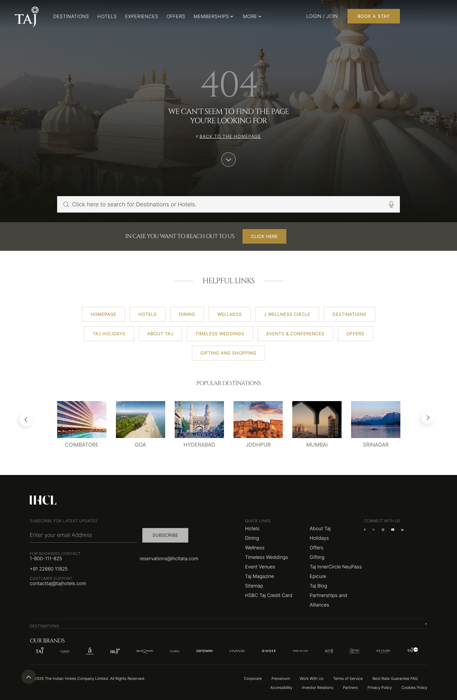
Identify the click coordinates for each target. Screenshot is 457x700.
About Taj (320, 528)
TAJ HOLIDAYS (109, 333)
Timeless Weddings (266, 557)
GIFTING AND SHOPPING (228, 353)
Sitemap (254, 586)
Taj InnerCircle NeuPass (336, 567)
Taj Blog (318, 586)
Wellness (255, 548)
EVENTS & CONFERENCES (295, 333)
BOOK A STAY (374, 16)
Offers (316, 548)
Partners (350, 687)
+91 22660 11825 (49, 569)
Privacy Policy (380, 687)
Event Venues (260, 567)
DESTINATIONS (71, 16)
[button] (228, 624)
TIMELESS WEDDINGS (219, 333)
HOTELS (107, 16)
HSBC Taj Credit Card (268, 595)
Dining (252, 538)
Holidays (319, 538)
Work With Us (311, 678)
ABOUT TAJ (160, 333)
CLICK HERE (264, 236)
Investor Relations (317, 687)
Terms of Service (348, 678)
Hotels (252, 528)
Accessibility (281, 687)
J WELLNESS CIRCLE (287, 314)
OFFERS (175, 16)
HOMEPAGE (103, 314)
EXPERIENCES (141, 16)
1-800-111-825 (46, 558)
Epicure (318, 576)
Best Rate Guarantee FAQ (395, 678)
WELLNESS (229, 314)
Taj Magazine (259, 576)
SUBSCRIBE (165, 535)
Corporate (253, 678)
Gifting (317, 557)
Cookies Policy (414, 687)
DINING (187, 314)
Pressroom (280, 678)
